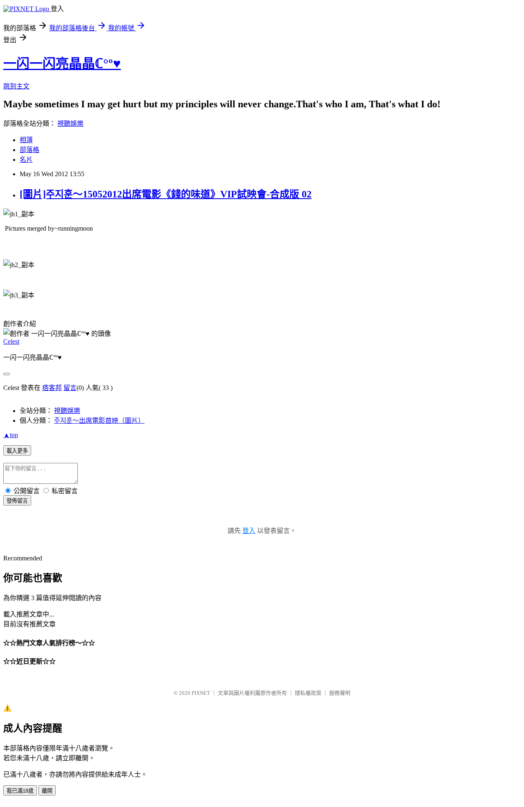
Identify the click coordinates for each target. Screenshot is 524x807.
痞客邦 (52, 387)
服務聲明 (339, 693)
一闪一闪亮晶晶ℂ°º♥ (62, 63)
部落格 (29, 149)
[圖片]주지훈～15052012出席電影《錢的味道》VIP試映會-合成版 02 (166, 194)
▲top (10, 434)
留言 (70, 387)
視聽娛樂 (70, 123)
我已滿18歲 (20, 791)
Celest (11, 341)
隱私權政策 (308, 693)
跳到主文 (16, 86)
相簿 (26, 139)
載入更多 (17, 451)
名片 (26, 159)
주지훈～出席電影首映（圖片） (99, 420)
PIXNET (201, 693)
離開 (47, 791)
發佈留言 (17, 501)
